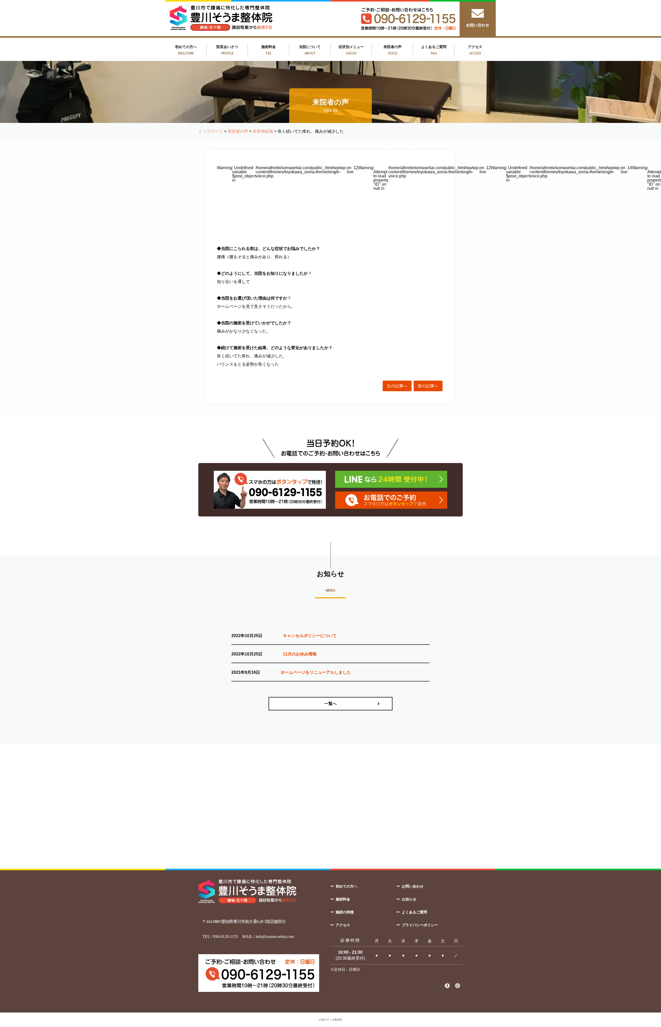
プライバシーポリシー (420, 925)
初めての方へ (186, 50)
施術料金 (268, 50)
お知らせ (409, 899)
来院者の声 (392, 50)
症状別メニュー (351, 50)
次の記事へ (397, 386)
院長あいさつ (227, 50)
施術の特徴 (345, 912)
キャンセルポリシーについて (310, 635)
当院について (310, 50)
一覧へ (330, 703)
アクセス (475, 50)
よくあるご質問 (433, 50)
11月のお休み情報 (300, 654)
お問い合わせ (412, 886)
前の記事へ (428, 386)
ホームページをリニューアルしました (316, 672)
